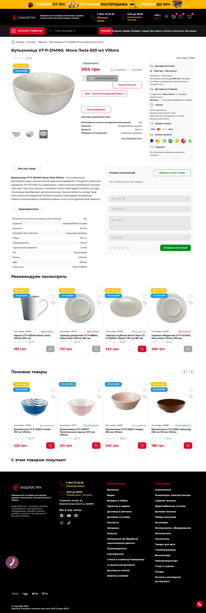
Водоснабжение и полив (170, 506)
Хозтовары (161, 522)
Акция (107, 31)
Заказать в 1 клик (127, 85)
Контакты (178, 31)
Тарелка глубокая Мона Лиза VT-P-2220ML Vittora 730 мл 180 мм (125, 337)
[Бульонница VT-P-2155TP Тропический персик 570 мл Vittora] (80, 401)
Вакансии (113, 489)
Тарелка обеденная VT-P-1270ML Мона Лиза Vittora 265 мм (171, 337)
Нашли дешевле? (96, 109)
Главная (20, 42)
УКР (156, 15)
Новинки (117, 31)
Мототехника (163, 533)
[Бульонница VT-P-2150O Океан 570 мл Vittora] (34, 401)
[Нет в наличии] (50, 349)
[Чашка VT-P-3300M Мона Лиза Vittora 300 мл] (34, 307)
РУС (156, 18)
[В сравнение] (53, 302)
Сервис (126, 31)
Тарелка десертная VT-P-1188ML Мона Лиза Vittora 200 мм (79, 337)
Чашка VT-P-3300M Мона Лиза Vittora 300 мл (32, 337)
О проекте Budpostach (121, 564)
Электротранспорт (166, 560)
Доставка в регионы (119, 511)
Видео (111, 495)
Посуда (31, 42)
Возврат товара (140, 31)
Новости (112, 533)
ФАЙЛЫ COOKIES (117, 575)
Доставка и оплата (118, 570)
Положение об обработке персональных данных (122, 541)
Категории (162, 483)
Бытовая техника (165, 511)
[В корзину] (142, 349)
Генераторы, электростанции (173, 495)
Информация (116, 483)
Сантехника (162, 538)
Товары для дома (165, 517)
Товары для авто (165, 544)
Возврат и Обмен (117, 500)
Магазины (190, 31)
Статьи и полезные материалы (125, 559)
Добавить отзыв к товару (172, 172)
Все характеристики (132, 138)
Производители (116, 548)
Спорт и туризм (164, 566)
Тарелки (42, 42)
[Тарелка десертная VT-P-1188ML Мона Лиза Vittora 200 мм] (80, 307)
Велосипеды (162, 555)
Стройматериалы (165, 549)
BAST (66, 608)
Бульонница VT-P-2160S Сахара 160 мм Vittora (124, 430)
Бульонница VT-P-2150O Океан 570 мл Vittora (32, 430)
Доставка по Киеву (118, 517)
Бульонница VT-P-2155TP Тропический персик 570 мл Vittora (77, 432)
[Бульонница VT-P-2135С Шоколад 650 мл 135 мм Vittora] (171, 401)
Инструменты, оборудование (173, 528)
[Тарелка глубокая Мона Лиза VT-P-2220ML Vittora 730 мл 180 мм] (126, 307)
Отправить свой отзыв (175, 248)
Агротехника (163, 489)
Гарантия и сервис (118, 506)
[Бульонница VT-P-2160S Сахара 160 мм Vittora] (126, 401)
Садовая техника (165, 500)
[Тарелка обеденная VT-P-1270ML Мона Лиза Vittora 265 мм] (171, 307)
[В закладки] (53, 296)
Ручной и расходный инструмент (168, 579)
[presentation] (185, 372)
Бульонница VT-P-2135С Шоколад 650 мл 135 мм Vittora (171, 430)
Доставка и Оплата (161, 31)
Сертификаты (115, 554)
